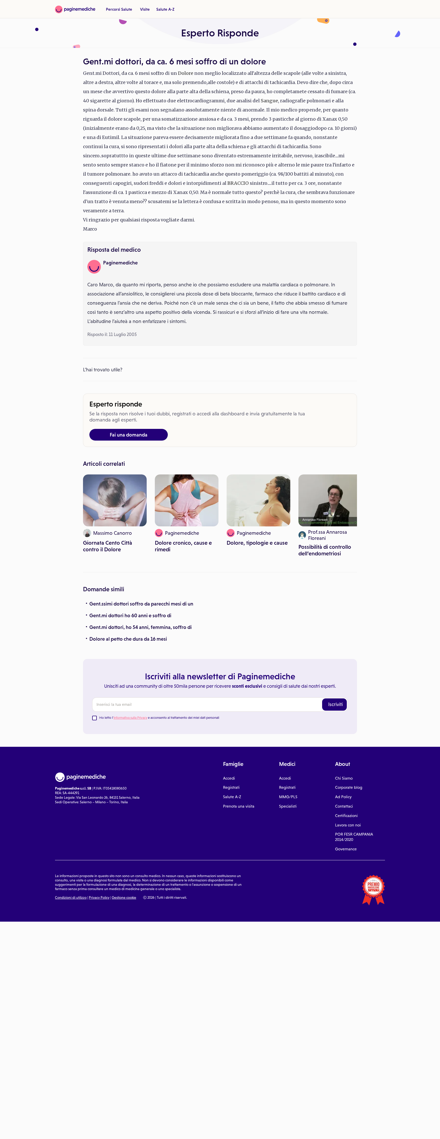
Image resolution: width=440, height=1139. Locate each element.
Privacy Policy (99, 897)
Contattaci (344, 806)
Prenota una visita (238, 806)
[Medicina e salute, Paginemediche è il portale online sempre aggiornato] (75, 9)
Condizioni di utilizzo (71, 897)
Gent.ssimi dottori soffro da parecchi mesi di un (141, 604)
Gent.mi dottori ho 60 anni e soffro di (130, 615)
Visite (145, 9)
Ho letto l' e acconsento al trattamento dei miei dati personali (159, 718)
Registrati (231, 787)
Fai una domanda (128, 435)
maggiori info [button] (41, 1115)
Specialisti (288, 806)
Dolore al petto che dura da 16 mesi (128, 639)
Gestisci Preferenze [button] (86, 1129)
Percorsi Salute (119, 9)
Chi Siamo (344, 778)
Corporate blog (348, 787)
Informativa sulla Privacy (130, 718)
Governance (346, 849)
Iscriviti (335, 704)
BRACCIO (238, 183)
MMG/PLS (288, 797)
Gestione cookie (124, 897)
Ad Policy (343, 797)
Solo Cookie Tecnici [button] (31, 1129)
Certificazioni (346, 815)
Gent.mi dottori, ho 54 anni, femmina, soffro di (140, 627)
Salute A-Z (165, 9)
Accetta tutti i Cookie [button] (140, 1129)
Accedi (229, 778)
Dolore (185, 73)
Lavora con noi (348, 825)
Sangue (269, 101)
